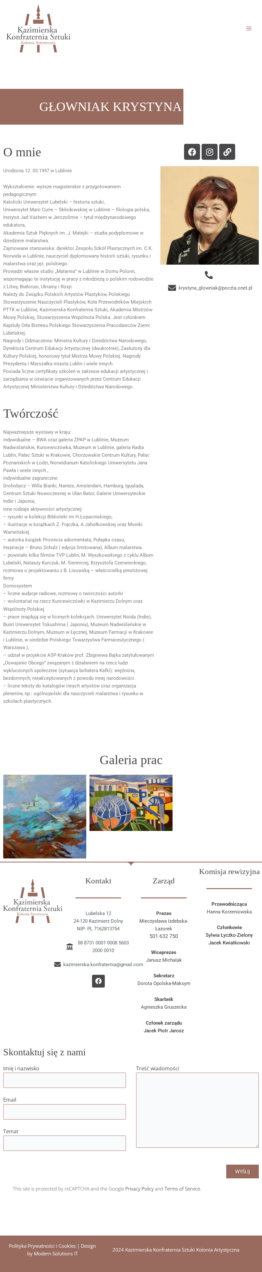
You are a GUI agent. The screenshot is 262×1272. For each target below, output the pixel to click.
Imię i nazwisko (21, 1068)
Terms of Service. (183, 1188)
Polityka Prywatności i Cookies (42, 1246)
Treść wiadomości (157, 1068)
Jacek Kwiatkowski (229, 943)
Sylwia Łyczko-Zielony (229, 935)
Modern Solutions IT (56, 1253)
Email (9, 1099)
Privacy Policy (139, 1188)
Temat (11, 1131)
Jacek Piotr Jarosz (164, 1031)
